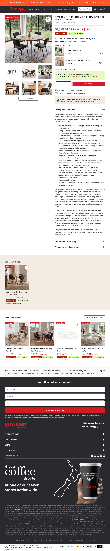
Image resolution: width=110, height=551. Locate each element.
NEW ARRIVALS (33, 9)
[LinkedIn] (104, 456)
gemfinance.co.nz (77, 520)
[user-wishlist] (101, 9)
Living (44, 540)
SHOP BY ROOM (47, 9)
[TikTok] (101, 456)
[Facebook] (92, 456)
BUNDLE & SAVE (70, 9)
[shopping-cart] (104, 9)
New (27, 540)
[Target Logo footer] (43, 425)
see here (17, 509)
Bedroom (35, 540)
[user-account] (98, 9)
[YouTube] (98, 456)
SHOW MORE (29, 98)
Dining (52, 540)
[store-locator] (95, 9)
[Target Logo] (18, 9)
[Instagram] (95, 456)
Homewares (79, 540)
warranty (68, 101)
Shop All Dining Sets (94, 317)
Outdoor (68, 540)
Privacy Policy (40, 547)
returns (76, 101)
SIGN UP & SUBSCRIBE (55, 410)
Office (59, 540)
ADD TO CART (88, 84)
